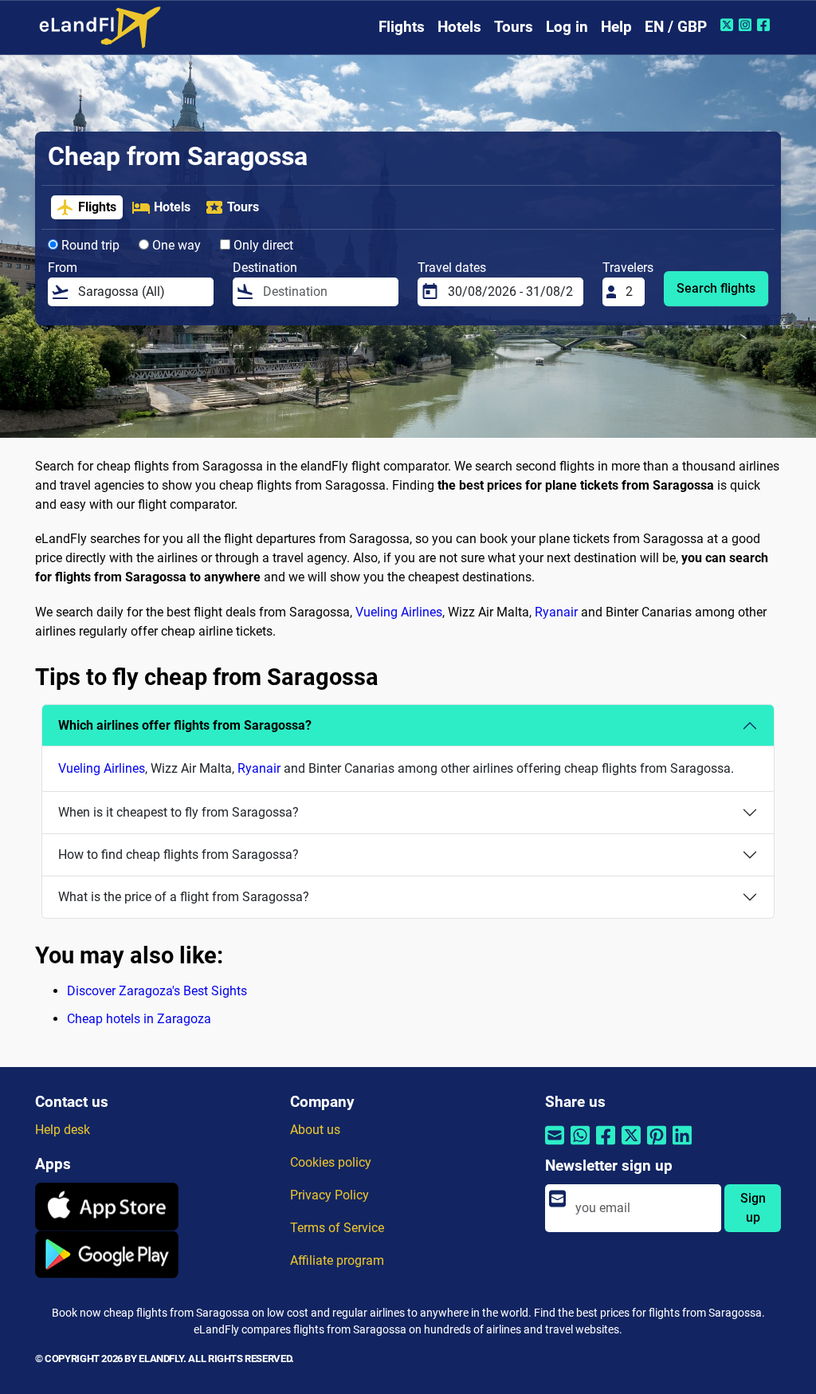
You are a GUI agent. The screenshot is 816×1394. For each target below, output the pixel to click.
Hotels (459, 27)
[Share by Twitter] (631, 1144)
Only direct (261, 245)
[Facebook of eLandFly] (765, 25)
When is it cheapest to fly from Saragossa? (178, 812)
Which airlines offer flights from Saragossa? (185, 725)
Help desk (62, 1129)
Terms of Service (337, 1227)
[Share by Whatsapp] (580, 1144)
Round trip (89, 245)
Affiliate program (337, 1260)
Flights (402, 27)
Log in (567, 27)
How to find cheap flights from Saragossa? (178, 854)
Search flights (716, 288)
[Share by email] (554, 1144)
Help (616, 27)
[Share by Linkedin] (682, 1144)
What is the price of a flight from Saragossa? (183, 896)
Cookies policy (330, 1162)
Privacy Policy (329, 1195)
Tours (513, 27)
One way (175, 245)
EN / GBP (676, 27)
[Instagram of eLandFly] (747, 25)
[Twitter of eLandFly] (729, 25)
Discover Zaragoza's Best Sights (157, 990)
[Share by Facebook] (605, 1144)
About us (315, 1129)
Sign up (753, 1208)
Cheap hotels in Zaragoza (139, 1018)
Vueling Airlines (398, 612)
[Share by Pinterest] (656, 1144)
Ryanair (556, 612)
